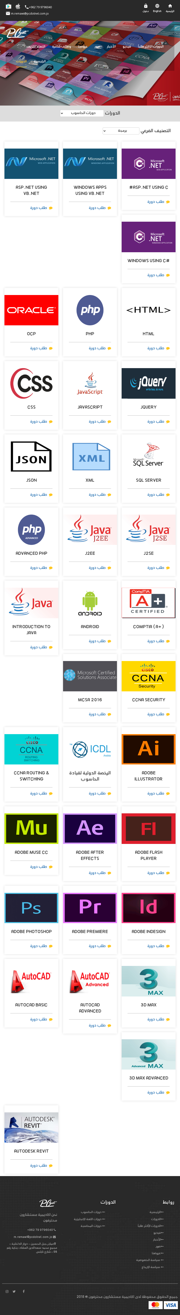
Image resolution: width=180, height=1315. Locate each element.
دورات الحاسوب (91, 1212)
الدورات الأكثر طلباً (149, 1226)
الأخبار (111, 46)
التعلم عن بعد (35, 46)
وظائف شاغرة (61, 46)
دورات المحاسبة (91, 1226)
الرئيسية (40, 61)
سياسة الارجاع (151, 1267)
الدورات (21, 61)
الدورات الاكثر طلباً (151, 46)
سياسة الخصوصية (148, 1260)
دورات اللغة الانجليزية (87, 1219)
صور (97, 46)
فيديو (127, 46)
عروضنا (83, 46)
